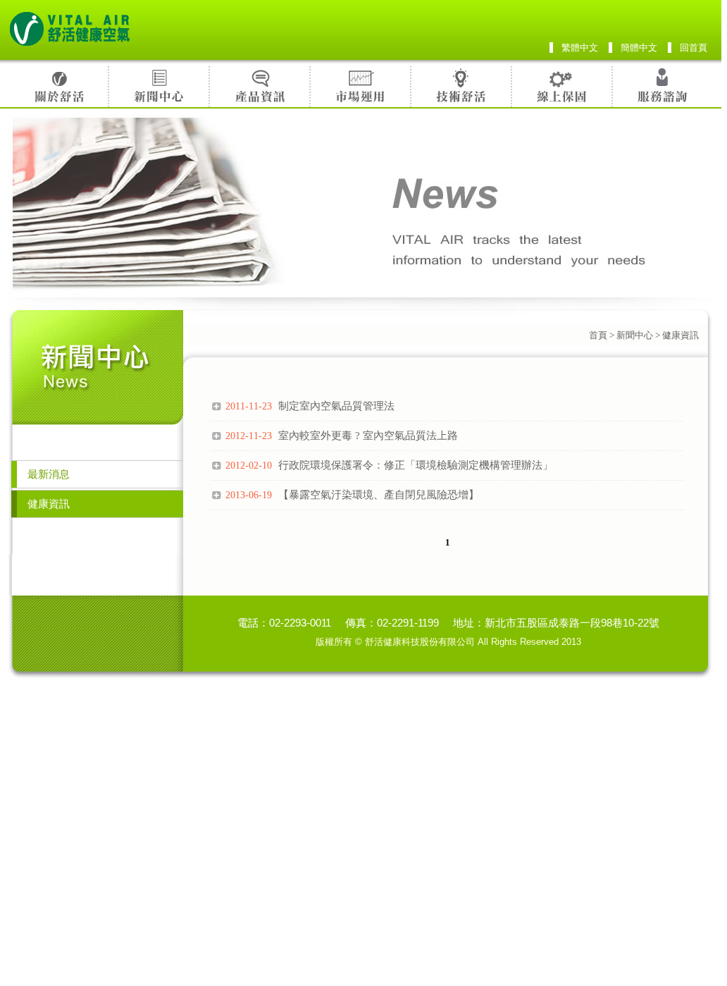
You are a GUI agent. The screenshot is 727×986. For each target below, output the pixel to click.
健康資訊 (48, 504)
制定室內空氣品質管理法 (309, 406)
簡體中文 (639, 47)
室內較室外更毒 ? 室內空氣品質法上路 (341, 435)
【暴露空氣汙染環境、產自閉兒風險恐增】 (352, 494)
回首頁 (693, 47)
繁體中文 (579, 47)
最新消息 (48, 474)
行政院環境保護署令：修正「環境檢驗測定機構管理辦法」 (389, 465)
